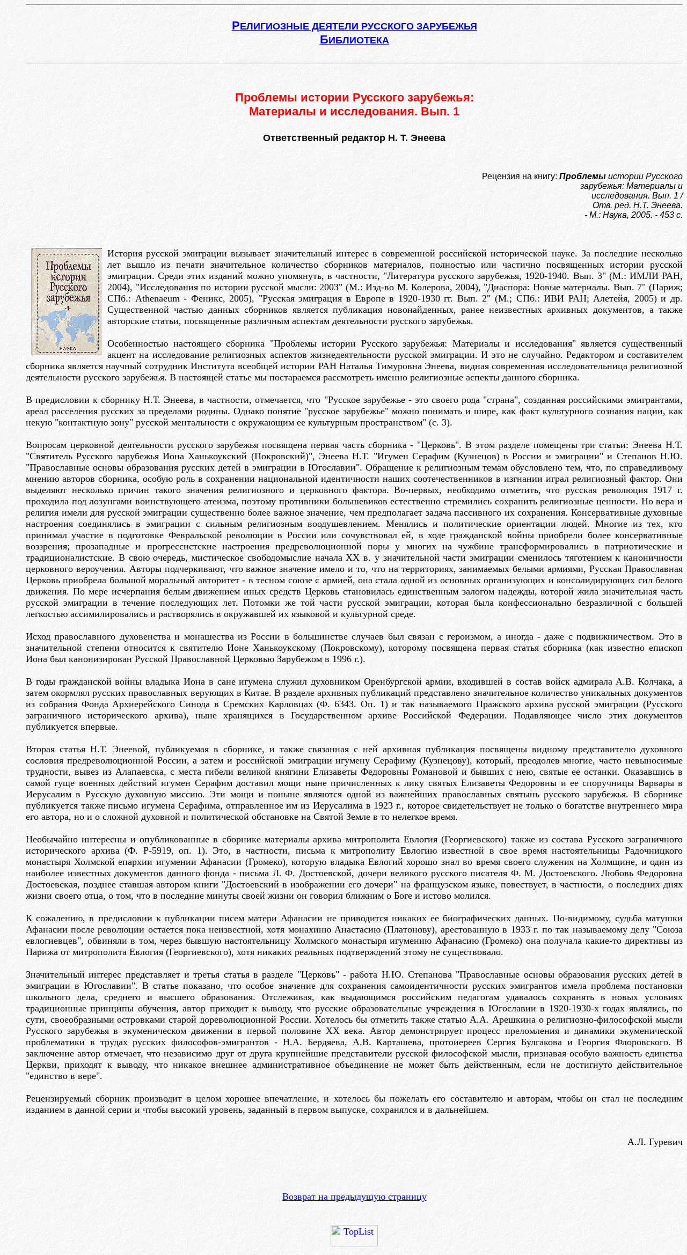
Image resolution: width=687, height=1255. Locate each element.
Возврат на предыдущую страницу (354, 1196)
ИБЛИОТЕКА (354, 40)
